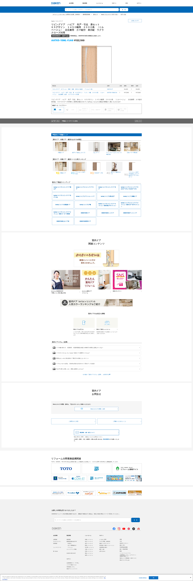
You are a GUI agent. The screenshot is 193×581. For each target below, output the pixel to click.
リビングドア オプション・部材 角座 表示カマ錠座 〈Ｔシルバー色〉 (72, 89)
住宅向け (70, 543)
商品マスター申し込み (125, 560)
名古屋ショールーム (89, 547)
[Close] (190, 577)
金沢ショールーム (89, 543)
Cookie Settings (143, 577)
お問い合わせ (102, 551)
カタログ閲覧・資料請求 (104, 541)
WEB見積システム (71, 566)
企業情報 (55, 539)
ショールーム (88, 535)
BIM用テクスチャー (124, 543)
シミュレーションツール (125, 553)
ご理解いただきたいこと (119, 421)
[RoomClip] (138, 529)
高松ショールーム (89, 553)
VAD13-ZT (110, 89)
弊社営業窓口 (106, 439)
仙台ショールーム (89, 541)
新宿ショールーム (89, 545)
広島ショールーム (89, 551)
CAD (121, 541)
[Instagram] (119, 529)
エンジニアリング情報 (71, 549)
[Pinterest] (128, 529)
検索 (124, 9)
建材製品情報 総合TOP (72, 541)
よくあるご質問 (102, 539)
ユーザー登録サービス (71, 564)
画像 (121, 539)
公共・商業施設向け (72, 545)
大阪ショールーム (89, 549)
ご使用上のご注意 (73, 421)
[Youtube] (124, 529)
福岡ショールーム (89, 555)
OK (153, 577)
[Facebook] (114, 529)
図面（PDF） (123, 545)
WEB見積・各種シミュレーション (106, 545)
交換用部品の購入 (103, 547)
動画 (121, 551)
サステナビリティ (57, 541)
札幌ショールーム (89, 539)
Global (56, 551)
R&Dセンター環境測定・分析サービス (128, 558)
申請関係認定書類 (124, 547)
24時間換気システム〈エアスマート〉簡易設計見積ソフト (128, 555)
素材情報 (69, 539)
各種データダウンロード (104, 543)
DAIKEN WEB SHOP (71, 553)
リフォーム (70, 547)
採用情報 (55, 543)
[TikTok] (133, 529)
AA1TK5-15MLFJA (112, 92)
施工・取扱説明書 (124, 549)
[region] (96, 577)
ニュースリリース (57, 547)
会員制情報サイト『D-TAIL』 (73, 562)
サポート (101, 535)
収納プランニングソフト (72, 568)
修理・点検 (101, 549)
